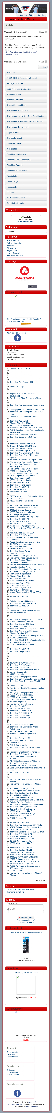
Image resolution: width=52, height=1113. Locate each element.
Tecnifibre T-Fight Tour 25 (21, 667)
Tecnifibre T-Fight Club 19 (21, 754)
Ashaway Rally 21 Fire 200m (22, 533)
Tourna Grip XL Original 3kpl (22, 788)
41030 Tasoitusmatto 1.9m (21, 830)
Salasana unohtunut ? (26, 920)
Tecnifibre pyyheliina (18, 546)
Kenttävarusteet (14, 94)
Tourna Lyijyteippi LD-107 (20, 795)
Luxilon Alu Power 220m (20, 583)
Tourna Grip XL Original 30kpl (22, 663)
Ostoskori (11, 365)
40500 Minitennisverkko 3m (22, 811)
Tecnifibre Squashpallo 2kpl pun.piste (26, 619)
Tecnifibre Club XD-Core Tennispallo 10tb (27, 640)
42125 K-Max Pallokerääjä (21, 695)
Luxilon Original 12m (19, 672)
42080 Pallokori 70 (18, 818)
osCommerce (32, 1107)
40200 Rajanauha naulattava (22, 859)
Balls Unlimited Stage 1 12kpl (22, 451)
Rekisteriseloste (14, 243)
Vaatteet (10, 192)
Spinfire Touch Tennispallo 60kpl (23, 416)
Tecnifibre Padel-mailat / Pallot (20, 160)
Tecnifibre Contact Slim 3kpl (22, 850)
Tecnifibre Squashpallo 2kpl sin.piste (25, 569)
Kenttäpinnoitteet (17, 553)
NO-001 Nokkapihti (18, 613)
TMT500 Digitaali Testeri (20, 510)
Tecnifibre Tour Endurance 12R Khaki (26, 825)
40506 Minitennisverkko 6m (22, 843)
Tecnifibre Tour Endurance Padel (24, 505)
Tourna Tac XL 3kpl (18, 489)
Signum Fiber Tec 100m (20, 576)
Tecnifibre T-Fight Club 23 (21, 834)
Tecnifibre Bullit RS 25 (19, 649)
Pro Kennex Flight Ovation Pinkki (24, 469)
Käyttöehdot (12, 251)
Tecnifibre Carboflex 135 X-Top (23, 437)
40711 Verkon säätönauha (21, 836)
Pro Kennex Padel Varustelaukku (24, 558)
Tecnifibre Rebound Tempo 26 (22, 444)
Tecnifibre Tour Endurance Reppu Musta (27, 405)
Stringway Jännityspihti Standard (24, 677)
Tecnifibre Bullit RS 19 (19, 487)
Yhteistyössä (13, 261)
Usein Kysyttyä (13, 253)
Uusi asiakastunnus (26, 923)
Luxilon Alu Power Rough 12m (23, 699)
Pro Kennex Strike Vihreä (21, 731)
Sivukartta (11, 248)
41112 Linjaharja (17, 674)
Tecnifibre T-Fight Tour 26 (21, 665)
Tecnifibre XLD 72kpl (19, 421)
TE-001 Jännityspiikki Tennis (22, 841)
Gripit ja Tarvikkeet (15, 83)
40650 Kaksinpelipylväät (20, 471)
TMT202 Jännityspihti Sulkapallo (24, 857)
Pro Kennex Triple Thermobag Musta (26, 398)
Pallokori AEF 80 (17, 743)
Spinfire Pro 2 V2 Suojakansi (22, 852)
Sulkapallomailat (14, 143)
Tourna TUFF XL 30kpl (19, 823)
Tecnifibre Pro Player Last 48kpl (23, 807)
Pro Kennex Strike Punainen (22, 704)
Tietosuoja (11, 1054)
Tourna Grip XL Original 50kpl (22, 572)
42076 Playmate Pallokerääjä (22, 813)
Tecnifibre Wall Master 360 (21, 848)
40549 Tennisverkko (18, 745)
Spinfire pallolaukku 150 (20, 368)
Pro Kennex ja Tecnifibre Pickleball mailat (25, 122)
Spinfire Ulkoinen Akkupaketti (22, 601)
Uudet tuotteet (14, 928)
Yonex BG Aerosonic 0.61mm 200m (25, 592)
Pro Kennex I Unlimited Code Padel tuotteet (25, 116)
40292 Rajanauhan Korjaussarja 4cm (26, 827)
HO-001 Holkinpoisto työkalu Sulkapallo (27, 565)
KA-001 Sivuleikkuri (18, 638)
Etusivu (11, 19)
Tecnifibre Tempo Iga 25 (20, 651)
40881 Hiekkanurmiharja (20, 480)
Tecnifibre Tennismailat (17, 171)
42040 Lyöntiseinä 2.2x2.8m (22, 645)
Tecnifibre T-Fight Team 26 (21, 535)
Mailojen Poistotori (15, 100)
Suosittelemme (14, 1008)
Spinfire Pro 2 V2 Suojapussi (22, 802)
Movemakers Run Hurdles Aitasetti (25, 462)
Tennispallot (12, 187)
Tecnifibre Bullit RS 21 (19, 706)
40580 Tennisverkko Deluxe (22, 581)
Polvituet (11, 73)
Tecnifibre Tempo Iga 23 (20, 478)
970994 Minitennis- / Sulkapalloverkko (26, 496)
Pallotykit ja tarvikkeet (16, 105)
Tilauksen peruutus (15, 256)
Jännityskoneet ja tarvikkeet (19, 89)
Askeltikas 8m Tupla (18, 492)
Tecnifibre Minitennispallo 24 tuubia (25, 747)
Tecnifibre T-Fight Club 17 (21, 713)
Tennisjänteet (13, 176)
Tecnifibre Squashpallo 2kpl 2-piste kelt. (27, 800)
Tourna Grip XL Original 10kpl (22, 556)
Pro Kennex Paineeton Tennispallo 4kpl (26, 636)
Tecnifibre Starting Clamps (21, 560)
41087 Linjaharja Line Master (22, 476)
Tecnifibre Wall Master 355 (21, 816)
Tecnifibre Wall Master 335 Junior (24, 631)
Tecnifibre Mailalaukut (16, 154)
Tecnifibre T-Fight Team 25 (21, 715)
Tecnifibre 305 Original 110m (22, 839)
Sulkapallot (12, 149)
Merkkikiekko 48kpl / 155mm (22, 526)
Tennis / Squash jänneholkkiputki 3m (25, 425)
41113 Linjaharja (17, 387)
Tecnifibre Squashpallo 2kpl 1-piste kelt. (27, 804)
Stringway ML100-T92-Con (21, 864)
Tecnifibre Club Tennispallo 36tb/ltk (25, 670)
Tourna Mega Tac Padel (20, 642)
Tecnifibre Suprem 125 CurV (22, 624)
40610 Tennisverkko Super (21, 798)
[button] (24, 15)
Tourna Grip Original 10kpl (21, 626)
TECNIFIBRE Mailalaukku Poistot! (22, 78)
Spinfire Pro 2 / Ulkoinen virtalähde (25, 610)
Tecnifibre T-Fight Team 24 (21, 485)
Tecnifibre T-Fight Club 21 (21, 588)
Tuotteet (20, 19)
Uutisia (30, 19)
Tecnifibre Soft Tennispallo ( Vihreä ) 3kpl (27, 679)
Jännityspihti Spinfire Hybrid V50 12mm (27, 410)
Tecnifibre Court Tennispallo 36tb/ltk (25, 681)
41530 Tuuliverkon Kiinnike (21, 501)
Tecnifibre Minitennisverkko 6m (23, 435)
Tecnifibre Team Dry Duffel (21, 741)
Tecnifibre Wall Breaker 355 (21, 382)
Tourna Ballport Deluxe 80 (21, 590)
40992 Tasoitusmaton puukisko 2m (25, 542)
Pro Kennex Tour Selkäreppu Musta (25, 784)
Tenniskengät (13, 181)
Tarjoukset (12, 968)
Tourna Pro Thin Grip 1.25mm (22, 809)
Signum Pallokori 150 (19, 633)
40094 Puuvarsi (16, 871)
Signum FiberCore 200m (20, 423)
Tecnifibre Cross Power (20, 551)
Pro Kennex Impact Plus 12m (22, 709)
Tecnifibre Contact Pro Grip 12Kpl (24, 517)
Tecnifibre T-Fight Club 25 (21, 711)
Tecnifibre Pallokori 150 (20, 738)
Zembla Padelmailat (15, 203)
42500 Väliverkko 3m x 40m (22, 697)
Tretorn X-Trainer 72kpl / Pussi (23, 446)
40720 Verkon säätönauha (21, 448)
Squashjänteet (13, 133)
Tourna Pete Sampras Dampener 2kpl (26, 460)
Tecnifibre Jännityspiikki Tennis (23, 604)
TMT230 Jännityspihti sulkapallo (23, 508)
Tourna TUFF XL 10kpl (19, 483)
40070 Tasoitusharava (19, 521)
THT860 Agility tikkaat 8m (21, 544)
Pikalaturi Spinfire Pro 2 (20, 567)
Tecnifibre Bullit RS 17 (19, 606)
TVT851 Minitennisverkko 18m (23, 524)
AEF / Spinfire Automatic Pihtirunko (25, 761)
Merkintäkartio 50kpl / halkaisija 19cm (26, 428)
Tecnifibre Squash (15, 165)
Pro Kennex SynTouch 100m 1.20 (24, 861)
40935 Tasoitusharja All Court (22, 512)
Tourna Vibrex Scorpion (20, 763)
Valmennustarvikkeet (16, 198)
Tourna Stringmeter (18, 702)
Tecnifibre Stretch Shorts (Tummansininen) (26, 1002)
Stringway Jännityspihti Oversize (24, 693)
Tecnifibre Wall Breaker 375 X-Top (24, 453)
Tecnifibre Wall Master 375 (21, 772)
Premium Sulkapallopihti (20, 574)
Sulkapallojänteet (14, 138)
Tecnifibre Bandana (18, 578)
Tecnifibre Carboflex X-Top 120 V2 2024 (27, 629)
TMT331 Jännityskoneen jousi (23, 766)
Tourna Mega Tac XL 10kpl (26, 1035)
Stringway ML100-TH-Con (21, 549)
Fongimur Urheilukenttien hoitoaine (25, 752)
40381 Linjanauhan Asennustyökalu (25, 791)
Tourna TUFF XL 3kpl (19, 597)
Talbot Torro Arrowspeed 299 (22, 855)
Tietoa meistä (12, 1057)
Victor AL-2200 (16, 686)
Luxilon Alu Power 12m (20, 585)
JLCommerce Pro (15, 1105)
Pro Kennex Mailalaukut (17, 111)
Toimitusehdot (13, 240)
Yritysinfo (11, 246)
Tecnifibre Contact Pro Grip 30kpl (24, 793)
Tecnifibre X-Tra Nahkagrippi (22, 725)
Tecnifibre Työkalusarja (20, 718)
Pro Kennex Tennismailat (18, 127)
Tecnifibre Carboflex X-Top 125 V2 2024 (27, 832)
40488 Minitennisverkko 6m (22, 622)
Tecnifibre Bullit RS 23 (19, 519)
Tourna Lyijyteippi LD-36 (20, 514)
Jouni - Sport (33, 1102)
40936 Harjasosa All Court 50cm (24, 473)
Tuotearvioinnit (14, 292)
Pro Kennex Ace (17, 499)
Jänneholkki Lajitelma (19, 562)
